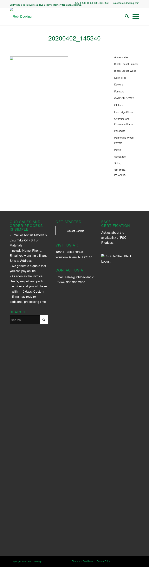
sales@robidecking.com (81, 277)
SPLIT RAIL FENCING (121, 172)
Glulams (119, 105)
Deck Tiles (120, 77)
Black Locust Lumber (126, 64)
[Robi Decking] (21, 16)
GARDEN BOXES (124, 98)
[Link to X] (125, 561)
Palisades (119, 131)
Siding (117, 163)
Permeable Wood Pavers (123, 140)
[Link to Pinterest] (136, 561)
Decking (118, 84)
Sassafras (120, 156)
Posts (117, 149)
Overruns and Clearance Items (123, 121)
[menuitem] (92, 3)
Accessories (121, 57)
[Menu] (134, 16)
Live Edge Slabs (123, 112)
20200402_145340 (74, 37)
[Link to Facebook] (130, 561)
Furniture (119, 91)
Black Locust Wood (125, 70)
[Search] (125, 16)
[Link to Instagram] (119, 561)
